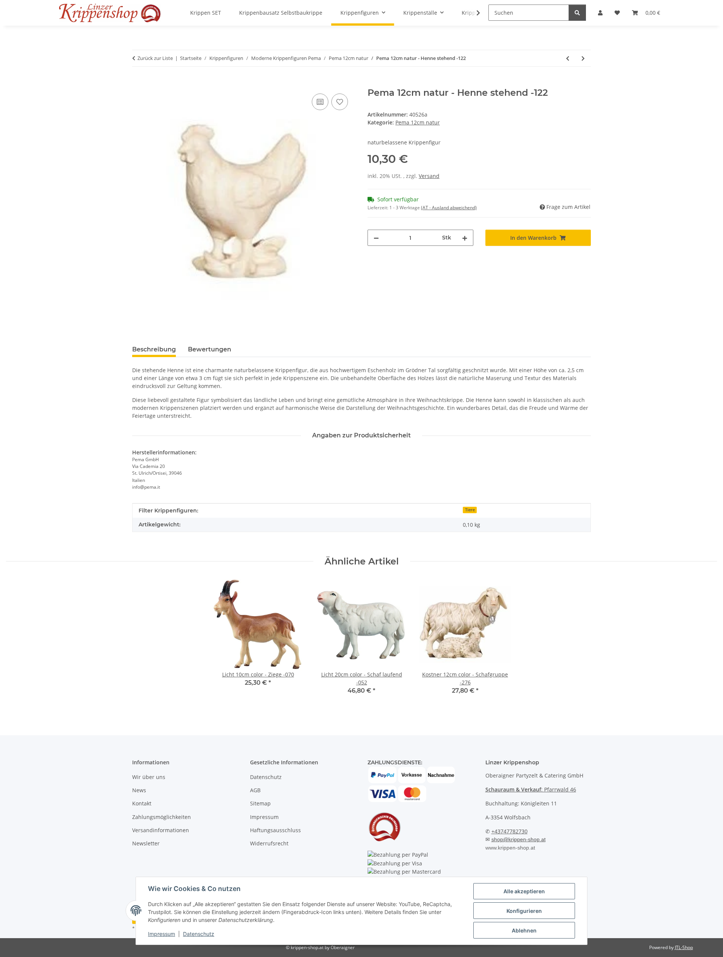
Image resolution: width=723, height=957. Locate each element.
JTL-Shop (684, 947)
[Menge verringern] (376, 237)
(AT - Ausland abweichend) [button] (449, 207)
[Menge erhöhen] (464, 237)
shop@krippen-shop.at (518, 839)
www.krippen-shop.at (510, 848)
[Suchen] (577, 13)
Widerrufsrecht (269, 843)
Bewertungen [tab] (209, 349)
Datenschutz (198, 934)
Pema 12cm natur (417, 122)
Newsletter (146, 843)
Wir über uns (148, 777)
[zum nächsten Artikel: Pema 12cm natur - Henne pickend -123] (583, 58)
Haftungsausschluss (275, 830)
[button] (473, 12)
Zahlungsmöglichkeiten (161, 817)
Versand (429, 175)
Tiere (470, 509)
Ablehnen (524, 930)
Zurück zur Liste (155, 58)
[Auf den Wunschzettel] (339, 102)
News (139, 790)
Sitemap (260, 803)
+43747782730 (509, 831)
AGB (255, 790)
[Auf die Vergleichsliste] (320, 102)
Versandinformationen (160, 830)
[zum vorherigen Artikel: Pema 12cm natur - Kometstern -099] (567, 58)
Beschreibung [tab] (154, 349)
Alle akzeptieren (524, 891)
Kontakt (141, 803)
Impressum (161, 934)
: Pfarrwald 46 (530, 789)
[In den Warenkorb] (138, 83)
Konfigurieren (524, 911)
